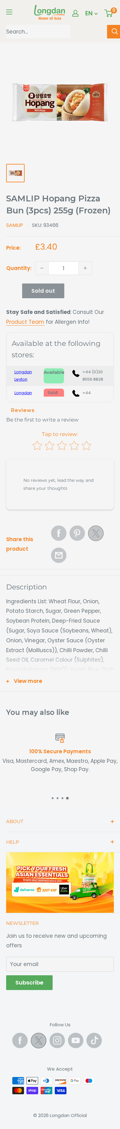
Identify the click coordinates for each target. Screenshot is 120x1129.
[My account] (75, 13)
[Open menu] (9, 12)
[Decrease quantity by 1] (41, 268)
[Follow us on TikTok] (94, 1040)
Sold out (43, 291)
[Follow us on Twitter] (38, 1042)
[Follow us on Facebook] (20, 1040)
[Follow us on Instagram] (57, 1040)
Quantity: (18, 268)
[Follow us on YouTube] (75, 1040)
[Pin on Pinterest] (77, 533)
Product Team (25, 322)
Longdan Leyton (23, 375)
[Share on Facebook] (58, 533)
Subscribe (29, 982)
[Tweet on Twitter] (96, 535)
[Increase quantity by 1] (85, 268)
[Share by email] (58, 555)
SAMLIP (14, 225)
